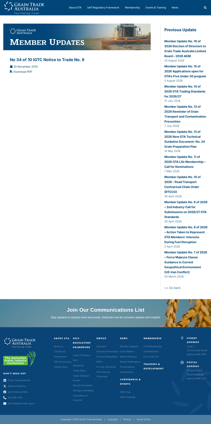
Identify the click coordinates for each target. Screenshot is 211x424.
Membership (132, 7)
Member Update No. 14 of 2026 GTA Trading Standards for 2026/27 (184, 91)
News (175, 7)
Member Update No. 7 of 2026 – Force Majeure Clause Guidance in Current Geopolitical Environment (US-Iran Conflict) (185, 262)
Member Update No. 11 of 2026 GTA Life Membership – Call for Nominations (185, 161)
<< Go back (172, 288)
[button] (205, 7)
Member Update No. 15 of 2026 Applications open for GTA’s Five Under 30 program (185, 71)
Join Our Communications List (105, 310)
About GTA (75, 7)
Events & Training (156, 7)
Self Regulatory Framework (103, 7)
